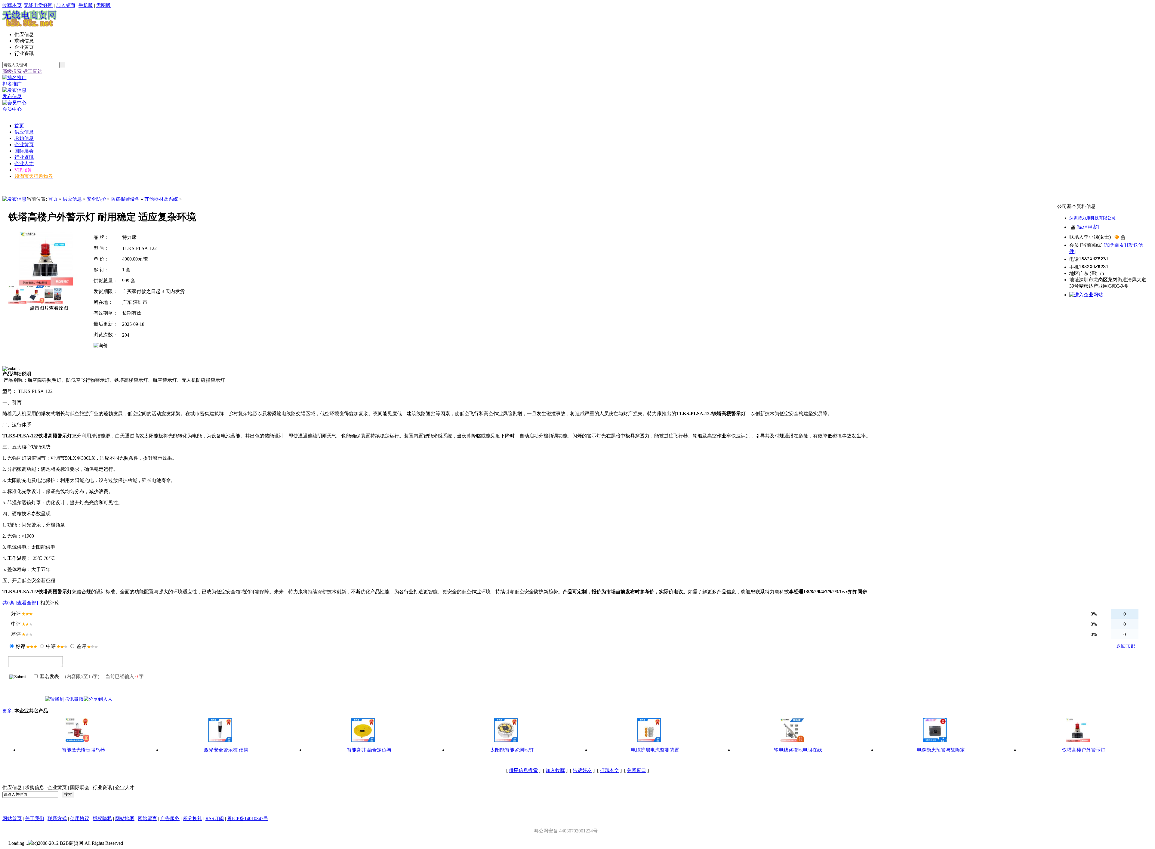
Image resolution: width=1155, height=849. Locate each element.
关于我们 (34, 818)
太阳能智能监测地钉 (512, 749)
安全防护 (96, 199)
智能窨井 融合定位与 (369, 749)
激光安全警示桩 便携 (226, 749)
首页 (53, 199)
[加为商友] (1115, 245)
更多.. (8, 710)
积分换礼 (192, 818)
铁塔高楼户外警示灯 (1083, 749)
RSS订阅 (214, 818)
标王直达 (32, 71)
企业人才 (124, 787)
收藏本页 (12, 5)
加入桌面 (65, 5)
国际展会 (79, 787)
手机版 (86, 5)
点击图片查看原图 (48, 307)
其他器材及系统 (161, 199)
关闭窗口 (636, 770)
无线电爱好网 (38, 5)
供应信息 (72, 199)
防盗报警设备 (125, 199)
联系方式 (57, 818)
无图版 (103, 5)
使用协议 (79, 818)
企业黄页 (57, 787)
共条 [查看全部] (20, 602)
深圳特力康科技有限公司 (1092, 218)
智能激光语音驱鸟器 (83, 749)
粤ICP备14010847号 (247, 818)
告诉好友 (582, 770)
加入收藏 (555, 770)
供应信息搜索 (523, 770)
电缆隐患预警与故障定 (941, 749)
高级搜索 (12, 71)
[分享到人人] (98, 699)
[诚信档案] (1087, 227)
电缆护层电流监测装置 (655, 749)
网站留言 (147, 818)
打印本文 (609, 770)
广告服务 (170, 818)
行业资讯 (102, 787)
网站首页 (12, 818)
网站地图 (124, 818)
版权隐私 (102, 818)
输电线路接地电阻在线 (798, 749)
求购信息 (34, 787)
